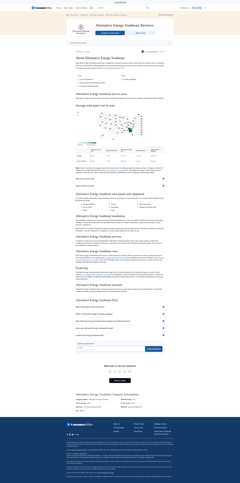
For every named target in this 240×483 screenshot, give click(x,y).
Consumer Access (78, 450)
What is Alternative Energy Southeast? (90, 307)
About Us (116, 424)
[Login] (205, 8)
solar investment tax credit (115, 170)
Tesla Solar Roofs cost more (116, 258)
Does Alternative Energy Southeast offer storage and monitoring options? (103, 321)
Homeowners (74, 15)
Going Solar (84, 15)
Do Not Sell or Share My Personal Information (162, 432)
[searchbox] (123, 8)
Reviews (81, 8)
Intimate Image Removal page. (106, 472)
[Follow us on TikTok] (72, 434)
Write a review (141, 33)
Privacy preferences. (120, 2)
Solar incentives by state (85, 185)
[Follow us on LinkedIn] (78, 434)
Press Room (138, 431)
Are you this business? (167, 15)
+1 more (160, 52)
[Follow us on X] (75, 434)
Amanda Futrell (152, 52)
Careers (116, 431)
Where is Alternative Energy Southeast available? (94, 314)
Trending (58, 8)
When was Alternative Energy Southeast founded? (94, 328)
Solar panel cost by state (85, 178)
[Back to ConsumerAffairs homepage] (67, 15)
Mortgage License (160, 424)
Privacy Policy (139, 424)
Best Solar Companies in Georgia (116, 15)
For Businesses (184, 8)
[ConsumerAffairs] (42, 7)
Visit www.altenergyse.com (112, 68)
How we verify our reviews (78, 43)
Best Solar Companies (97, 15)
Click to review (120, 380)
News (91, 8)
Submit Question (154, 349)
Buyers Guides (68, 8)
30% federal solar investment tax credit (96, 274)
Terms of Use (138, 428)
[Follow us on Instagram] (70, 434)
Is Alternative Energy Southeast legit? (90, 335)
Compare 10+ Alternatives (110, 33)
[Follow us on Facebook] (67, 434)
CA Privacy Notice (160, 428)
